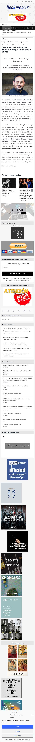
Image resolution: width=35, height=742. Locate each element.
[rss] (32, 1)
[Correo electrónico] (29, 310)
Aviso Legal (27, 739)
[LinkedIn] (13, 310)
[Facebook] (2, 310)
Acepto (17, 726)
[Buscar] (32, 25)
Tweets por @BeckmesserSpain (17, 445)
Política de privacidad (19, 739)
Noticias (26, 42)
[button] (32, 715)
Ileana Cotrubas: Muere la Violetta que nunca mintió (15, 365)
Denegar (17, 731)
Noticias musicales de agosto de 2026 (12, 393)
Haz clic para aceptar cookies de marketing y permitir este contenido (17, 445)
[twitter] (20, 1)
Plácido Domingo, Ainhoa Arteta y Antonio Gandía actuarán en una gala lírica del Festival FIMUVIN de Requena (26, 194)
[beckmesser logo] (17, 4)
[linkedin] (29, 1)
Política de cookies (9, 739)
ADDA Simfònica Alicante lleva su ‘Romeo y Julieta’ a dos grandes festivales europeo (17, 332)
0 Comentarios (5, 196)
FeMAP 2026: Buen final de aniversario (12, 413)
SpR (5, 42)
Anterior (5, 39)
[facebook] (17, 1)
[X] (8, 310)
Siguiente (29, 39)
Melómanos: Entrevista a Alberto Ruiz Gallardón (14, 419)
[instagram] (23, 1)
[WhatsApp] (19, 310)
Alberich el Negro (7, 337)
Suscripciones (17, 226)
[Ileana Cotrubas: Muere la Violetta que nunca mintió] (9, 179)
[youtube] (26, 1)
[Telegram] (24, 310)
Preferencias (17, 735)
